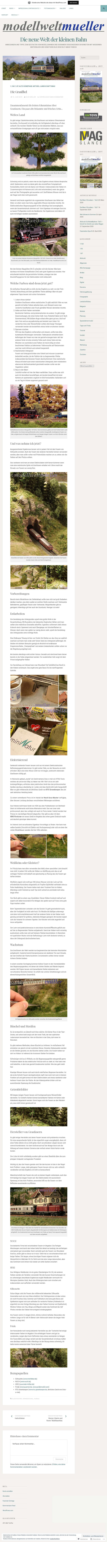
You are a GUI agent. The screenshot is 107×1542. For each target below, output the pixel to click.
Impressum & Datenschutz (28, 8)
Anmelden (6, 1496)
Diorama (83, 287)
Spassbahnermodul (86, 321)
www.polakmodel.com (41, 1387)
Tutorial (82, 330)
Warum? (5, 15)
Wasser (82, 340)
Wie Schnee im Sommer (88, 214)
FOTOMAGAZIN (49, 8)
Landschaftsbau (47, 86)
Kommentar (59, 1459)
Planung (82, 316)
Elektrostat (17, 1398)
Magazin (83, 306)
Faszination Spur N (86, 231)
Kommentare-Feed (9, 1505)
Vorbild (82, 335)
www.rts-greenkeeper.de (38, 1390)
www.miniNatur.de (30, 1379)
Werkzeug (83, 345)
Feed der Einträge (8, 1501)
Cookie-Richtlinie (55, 1539)
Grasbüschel (28, 1398)
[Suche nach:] (89, 57)
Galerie (63, 8)
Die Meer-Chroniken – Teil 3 (89, 200)
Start (4, 8)
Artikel (36, 86)
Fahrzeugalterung (86, 292)
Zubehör (83, 350)
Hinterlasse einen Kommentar (51, 97)
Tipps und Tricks (85, 326)
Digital (82, 282)
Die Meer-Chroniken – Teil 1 (89, 207)
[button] (28, 577)
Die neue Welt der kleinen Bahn (53, 39)
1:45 (81, 249)
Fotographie (84, 297)
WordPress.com (8, 1510)
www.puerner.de (26, 1387)
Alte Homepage (25, 86)
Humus (36, 1398)
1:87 (16, 86)
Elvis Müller (31, 97)
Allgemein (83, 263)
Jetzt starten (73, 2)
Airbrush (83, 258)
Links (71, 8)
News (11, 8)
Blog (81, 277)
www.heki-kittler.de (27, 1384)
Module (14, 15)
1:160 (12, 86)
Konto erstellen (8, 1491)
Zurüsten (83, 354)
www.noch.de (25, 1382)
